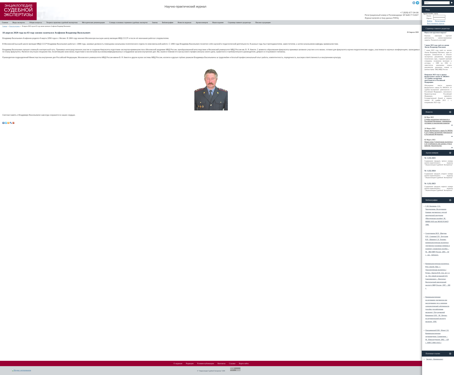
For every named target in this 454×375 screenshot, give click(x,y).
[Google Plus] (13, 122)
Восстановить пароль (435, 23)
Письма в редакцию (263, 22)
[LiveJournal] (11, 122)
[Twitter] (6, 122)
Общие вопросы (35, 22)
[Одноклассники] (8, 122)
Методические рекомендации (93, 22)
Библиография (167, 22)
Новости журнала (184, 22)
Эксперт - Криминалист (434, 359)
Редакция (189, 363)
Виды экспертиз (19, 22)
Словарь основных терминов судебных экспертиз (128, 22)
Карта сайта (244, 363)
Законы (155, 22)
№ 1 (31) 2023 (430, 183)
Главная (5, 22)
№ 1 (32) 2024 (430, 171)
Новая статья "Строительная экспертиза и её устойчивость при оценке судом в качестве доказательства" (438, 144)
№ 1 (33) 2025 (430, 158)
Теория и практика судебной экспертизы (62, 22)
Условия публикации (205, 363)
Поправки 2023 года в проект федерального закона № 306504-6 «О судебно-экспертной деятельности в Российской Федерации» (436, 78)
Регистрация (440, 21)
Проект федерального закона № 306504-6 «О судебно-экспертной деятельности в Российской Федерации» (438, 132)
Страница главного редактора (239, 22)
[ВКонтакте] (3, 122)
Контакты (221, 363)
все (450, 112)
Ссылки (232, 363)
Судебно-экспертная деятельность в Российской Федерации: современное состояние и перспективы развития (437, 121)
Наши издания (217, 22)
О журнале (178, 363)
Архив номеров (202, 22)
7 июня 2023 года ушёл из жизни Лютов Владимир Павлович (436, 46)
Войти (429, 21)
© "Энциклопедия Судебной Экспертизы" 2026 (211, 371)
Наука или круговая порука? (435, 32)
